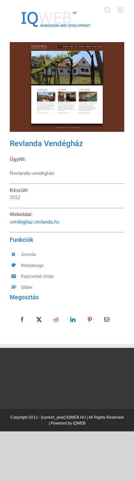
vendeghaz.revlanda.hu (34, 222)
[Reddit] (56, 319)
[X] (39, 319)
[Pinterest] (90, 319)
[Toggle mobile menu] (120, 10)
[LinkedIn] (73, 319)
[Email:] (107, 319)
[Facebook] (22, 319)
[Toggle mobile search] (107, 10)
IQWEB (79, 423)
